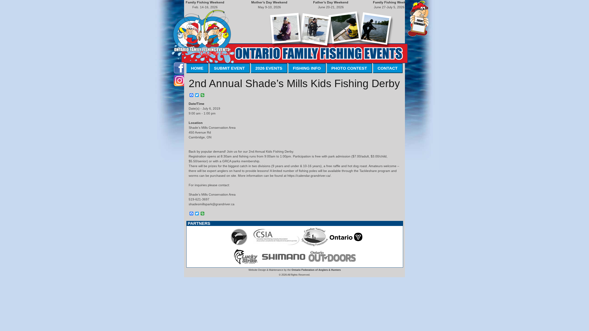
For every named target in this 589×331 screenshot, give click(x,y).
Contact (388, 68)
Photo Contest (349, 68)
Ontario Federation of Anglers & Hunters (316, 269)
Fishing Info (307, 68)
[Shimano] (283, 265)
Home (197, 68)
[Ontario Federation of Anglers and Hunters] (239, 245)
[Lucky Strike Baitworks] (246, 265)
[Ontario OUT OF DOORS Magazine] (332, 265)
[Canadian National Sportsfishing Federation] (314, 245)
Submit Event (229, 68)
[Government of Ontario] (346, 245)
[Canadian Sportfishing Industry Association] (276, 245)
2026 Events (268, 68)
